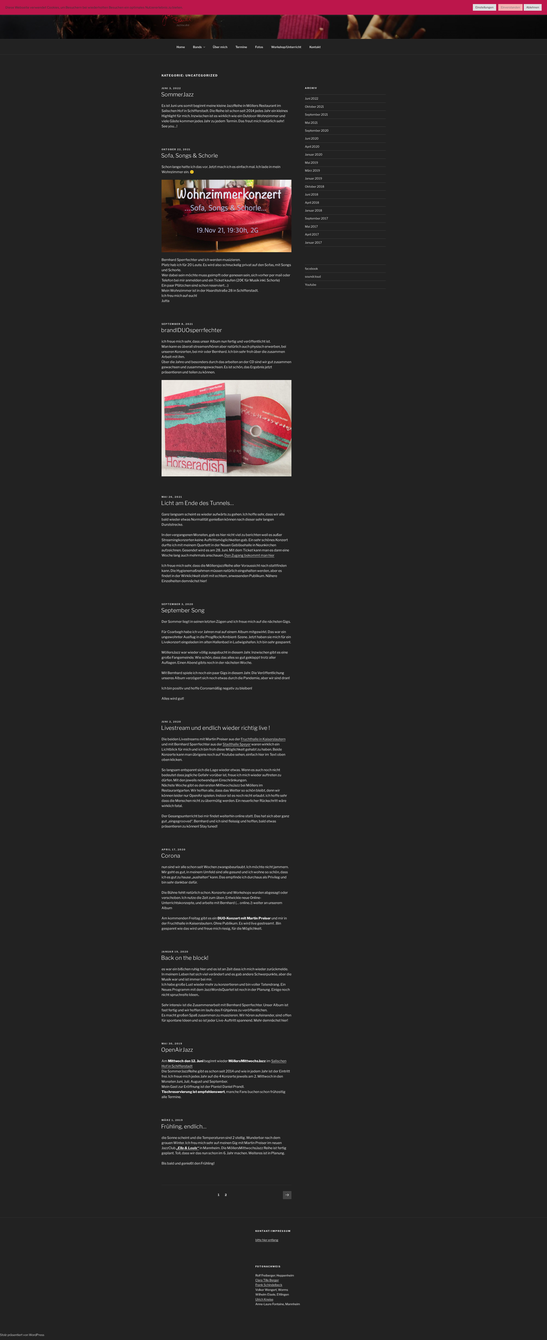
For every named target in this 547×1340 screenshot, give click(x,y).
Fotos (259, 47)
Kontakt (315, 47)
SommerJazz (177, 94)
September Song (182, 610)
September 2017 (316, 218)
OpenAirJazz (177, 1049)
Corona (170, 855)
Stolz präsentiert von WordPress (22, 1335)
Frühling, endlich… (184, 1126)
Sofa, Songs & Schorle (189, 155)
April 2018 (312, 202)
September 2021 (316, 114)
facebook (311, 268)
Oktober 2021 (314, 106)
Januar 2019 (313, 178)
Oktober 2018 (314, 186)
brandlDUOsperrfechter (191, 330)
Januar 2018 (313, 210)
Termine (241, 47)
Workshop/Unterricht (286, 47)
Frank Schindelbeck (268, 1285)
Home (180, 47)
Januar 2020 (313, 154)
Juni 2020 (312, 138)
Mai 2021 (311, 122)
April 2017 (312, 234)
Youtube (310, 284)
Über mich (220, 47)
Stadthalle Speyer (237, 744)
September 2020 (317, 130)
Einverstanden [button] (510, 7)
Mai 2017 (311, 226)
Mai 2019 (311, 162)
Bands (197, 47)
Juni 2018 (311, 194)
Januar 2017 (313, 242)
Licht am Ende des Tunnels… (197, 503)
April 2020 (312, 146)
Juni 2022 (311, 98)
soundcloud (313, 276)
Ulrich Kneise (264, 1299)
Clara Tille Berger (267, 1280)
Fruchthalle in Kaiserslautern (263, 739)
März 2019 (312, 170)
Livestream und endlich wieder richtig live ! (215, 727)
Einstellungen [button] (484, 7)
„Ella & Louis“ (187, 1148)
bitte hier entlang (266, 1240)
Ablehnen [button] (532, 7)
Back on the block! (184, 957)
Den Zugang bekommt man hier (249, 555)
